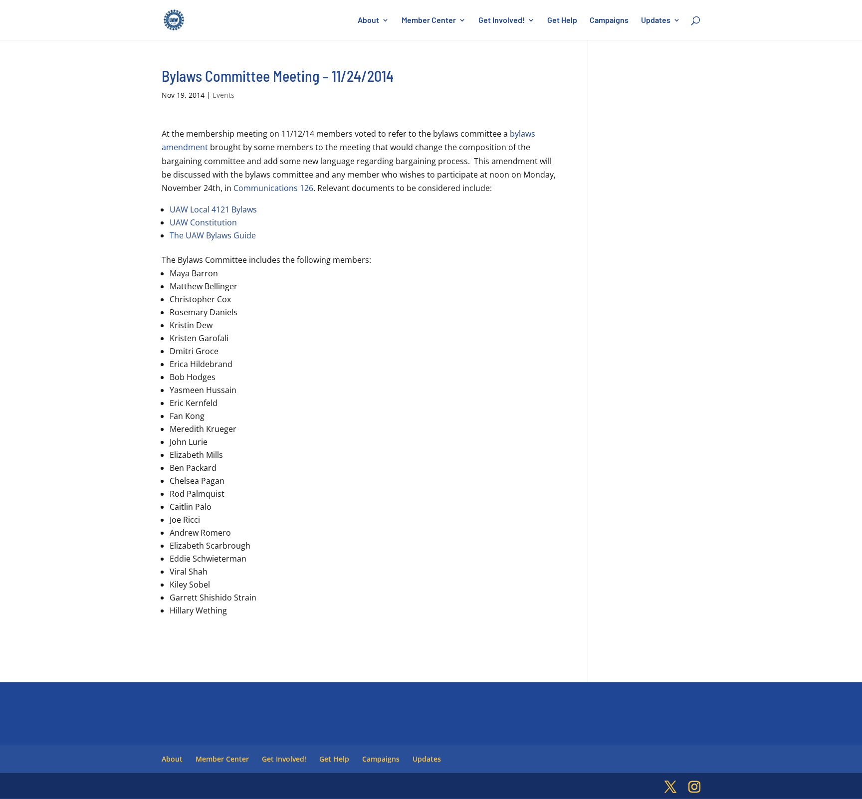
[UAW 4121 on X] (670, 787)
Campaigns (609, 20)
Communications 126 (273, 188)
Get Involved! (501, 20)
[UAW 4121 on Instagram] (694, 787)
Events (223, 95)
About (368, 20)
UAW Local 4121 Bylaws (213, 209)
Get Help (562, 20)
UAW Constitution (203, 222)
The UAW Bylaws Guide (213, 235)
